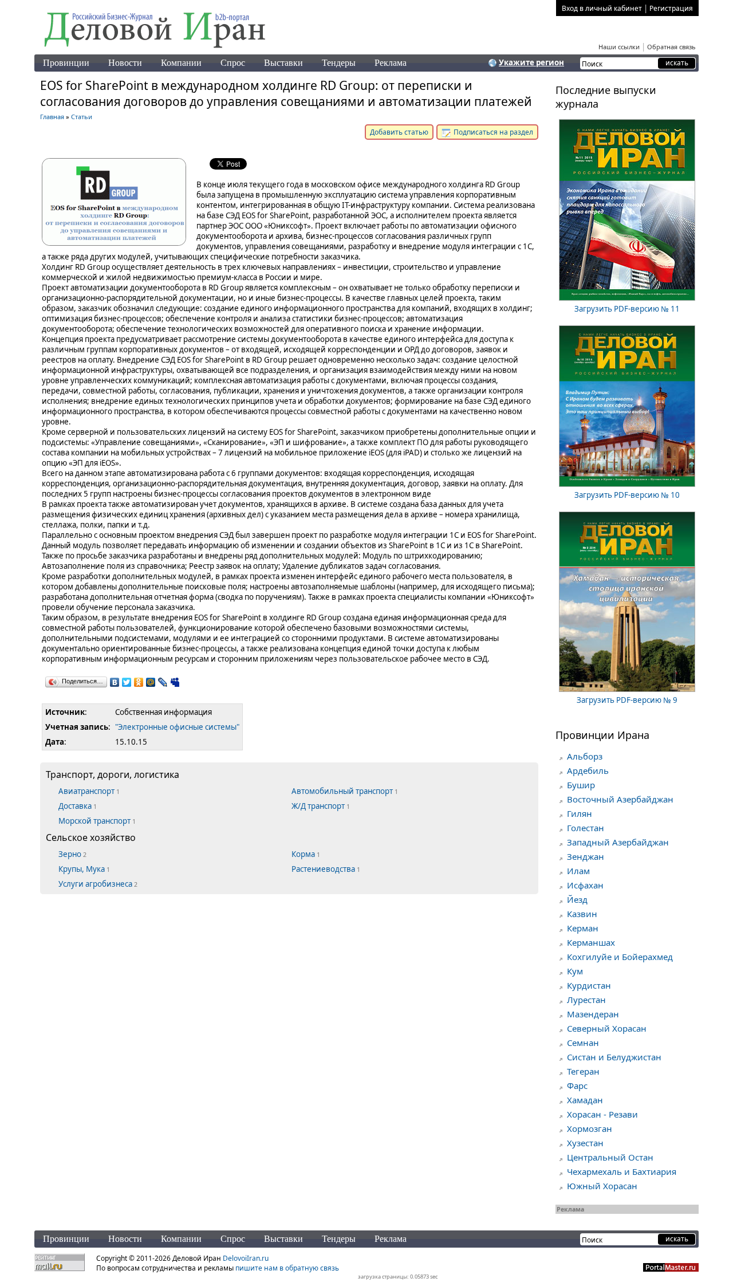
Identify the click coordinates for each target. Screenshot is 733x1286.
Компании (181, 63)
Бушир (581, 785)
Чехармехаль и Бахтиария (621, 1171)
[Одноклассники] (139, 682)
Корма (305, 854)
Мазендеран (593, 1014)
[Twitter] (127, 682)
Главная (52, 116)
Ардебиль (588, 770)
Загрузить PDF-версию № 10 (627, 495)
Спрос (232, 63)
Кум (575, 971)
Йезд (577, 899)
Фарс (577, 1085)
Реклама (391, 63)
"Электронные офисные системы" (177, 727)
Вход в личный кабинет (602, 8)
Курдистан (589, 985)
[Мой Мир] (151, 682)
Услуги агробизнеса (97, 884)
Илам (578, 870)
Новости (125, 63)
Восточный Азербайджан (620, 799)
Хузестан (585, 1143)
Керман (582, 928)
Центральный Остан (610, 1157)
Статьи (81, 116)
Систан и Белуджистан (614, 1057)
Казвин (582, 913)
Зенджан (585, 856)
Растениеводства (325, 869)
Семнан (583, 1042)
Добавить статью (399, 132)
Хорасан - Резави (602, 1114)
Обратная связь (671, 46)
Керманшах (591, 942)
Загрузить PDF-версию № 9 (627, 700)
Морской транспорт (97, 821)
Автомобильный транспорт (344, 791)
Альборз (584, 756)
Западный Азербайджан (618, 842)
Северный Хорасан (607, 1028)
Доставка (77, 806)
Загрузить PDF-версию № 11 (627, 309)
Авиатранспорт (89, 791)
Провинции (66, 63)
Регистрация (671, 8)
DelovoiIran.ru (246, 1258)
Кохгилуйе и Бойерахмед (620, 956)
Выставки (283, 63)
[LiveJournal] (163, 682)
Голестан (585, 827)
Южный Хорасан (602, 1185)
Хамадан (585, 1100)
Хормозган (589, 1128)
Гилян (579, 813)
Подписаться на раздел (492, 132)
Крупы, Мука (84, 869)
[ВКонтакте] (115, 682)
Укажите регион (531, 62)
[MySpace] (175, 682)
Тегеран (583, 1071)
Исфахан (585, 885)
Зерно (72, 854)
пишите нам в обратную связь (287, 1268)
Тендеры (339, 63)
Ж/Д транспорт (320, 806)
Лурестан (586, 999)
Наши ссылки (619, 46)
